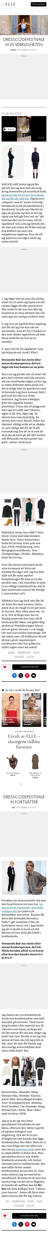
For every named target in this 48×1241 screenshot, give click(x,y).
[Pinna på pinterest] (27, 675)
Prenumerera (38, 4)
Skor (39, 1201)
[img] (6, 667)
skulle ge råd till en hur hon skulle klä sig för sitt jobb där (23, 196)
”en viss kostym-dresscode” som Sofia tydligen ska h (22, 907)
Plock (36, 652)
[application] (24, 129)
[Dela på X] (20, 675)
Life (13, 808)
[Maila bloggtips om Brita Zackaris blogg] (33, 675)
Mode (13, 50)
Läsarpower (24, 652)
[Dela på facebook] (14, 675)
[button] (11, 710)
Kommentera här (29, 667)
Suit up (30, 657)
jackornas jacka (25, 1149)
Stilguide (19, 657)
